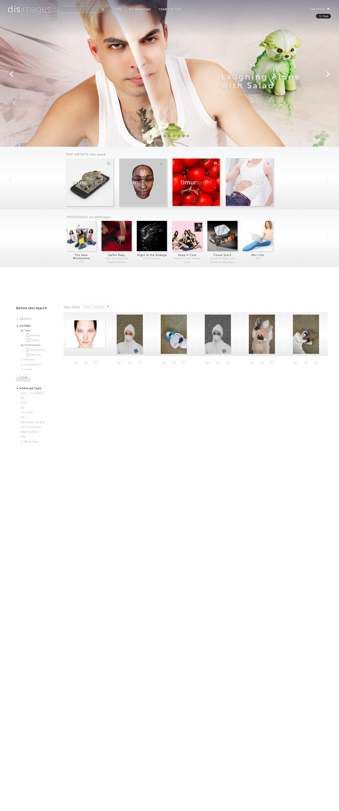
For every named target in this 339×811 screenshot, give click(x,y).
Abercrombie (29, 431)
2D (22, 397)
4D (23, 417)
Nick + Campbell (32, 393)
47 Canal (27, 412)
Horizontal (37, 349)
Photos (35, 335)
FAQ (118, 9)
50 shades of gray (33, 422)
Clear (23, 377)
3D (22, 407)
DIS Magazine (139, 9)
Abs (23, 436)
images (29, 9)
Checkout (318, 9)
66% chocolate (31, 427)
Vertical (35, 354)
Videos (35, 340)
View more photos (242, 95)
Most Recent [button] (94, 306)
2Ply (24, 402)
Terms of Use (170, 9)
